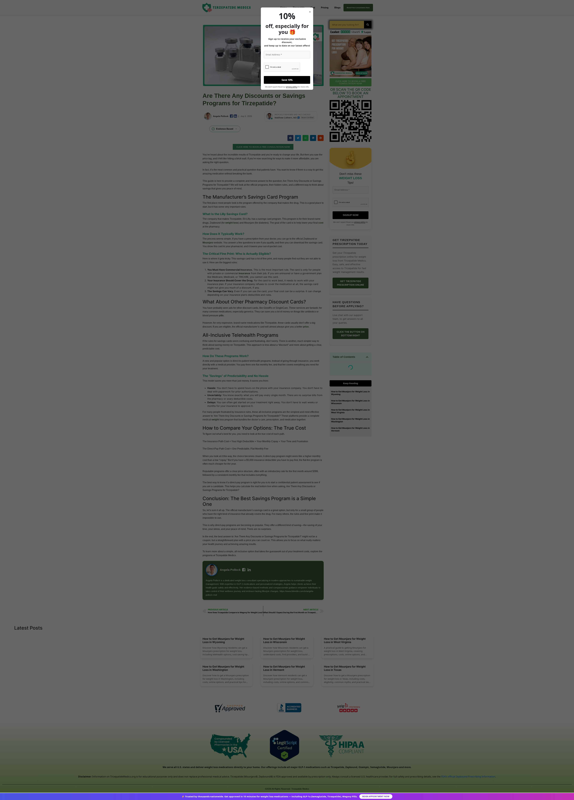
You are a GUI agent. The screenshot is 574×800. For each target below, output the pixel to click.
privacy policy (291, 87)
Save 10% (287, 80)
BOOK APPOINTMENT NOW (375, 796)
